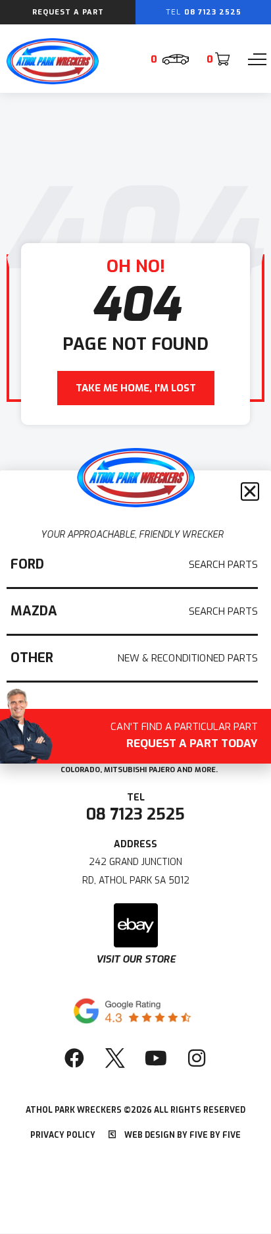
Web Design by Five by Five (181, 1135)
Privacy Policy (62, 1135)
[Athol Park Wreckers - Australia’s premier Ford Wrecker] (53, 81)
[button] (250, 491)
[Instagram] (196, 1058)
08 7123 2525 (135, 814)
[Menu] (257, 59)
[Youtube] (156, 1058)
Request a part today (184, 736)
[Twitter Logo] (115, 1058)
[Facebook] (74, 1058)
